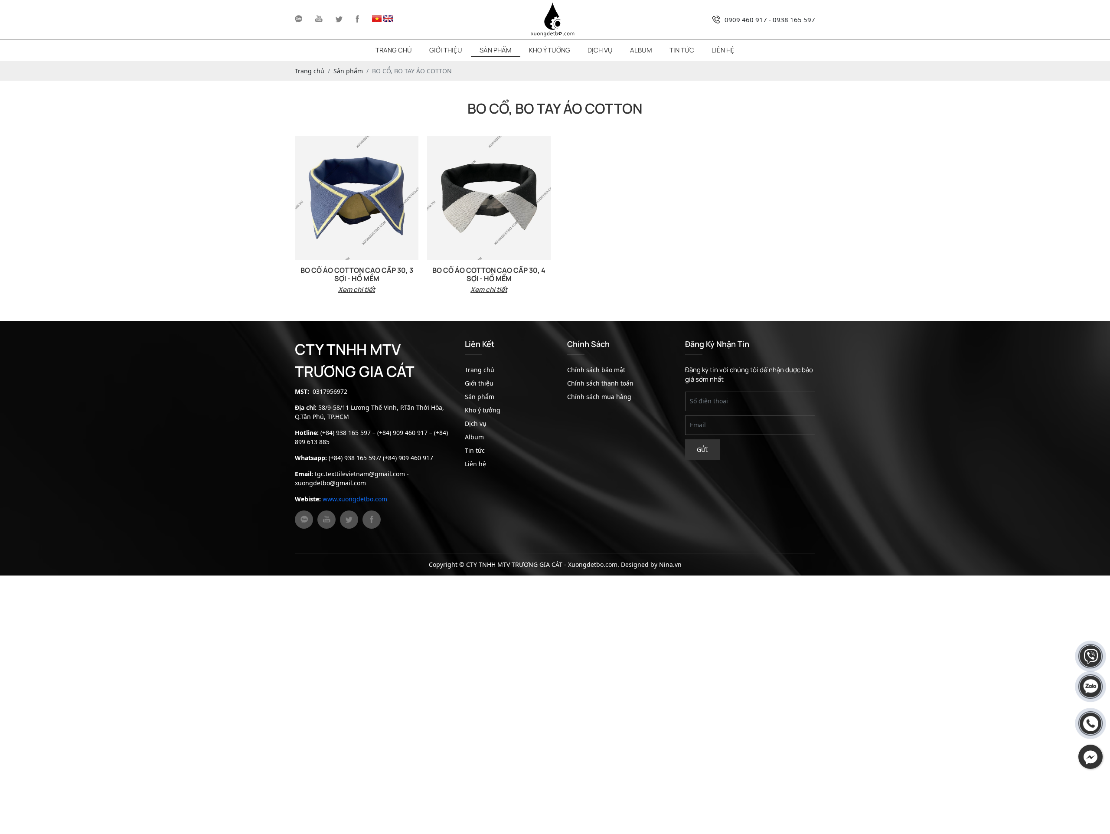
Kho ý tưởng (549, 50)
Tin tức (681, 50)
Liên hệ (723, 50)
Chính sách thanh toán (600, 383)
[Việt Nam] (377, 20)
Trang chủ (393, 50)
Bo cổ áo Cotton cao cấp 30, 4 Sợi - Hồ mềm (488, 274)
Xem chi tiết (356, 289)
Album (641, 50)
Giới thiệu (445, 50)
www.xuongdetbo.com (355, 499)
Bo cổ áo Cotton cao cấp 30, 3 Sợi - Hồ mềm (356, 274)
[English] (388, 20)
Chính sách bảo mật (596, 370)
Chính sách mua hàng (599, 396)
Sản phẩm (496, 50)
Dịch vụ (600, 50)
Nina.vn (670, 564)
